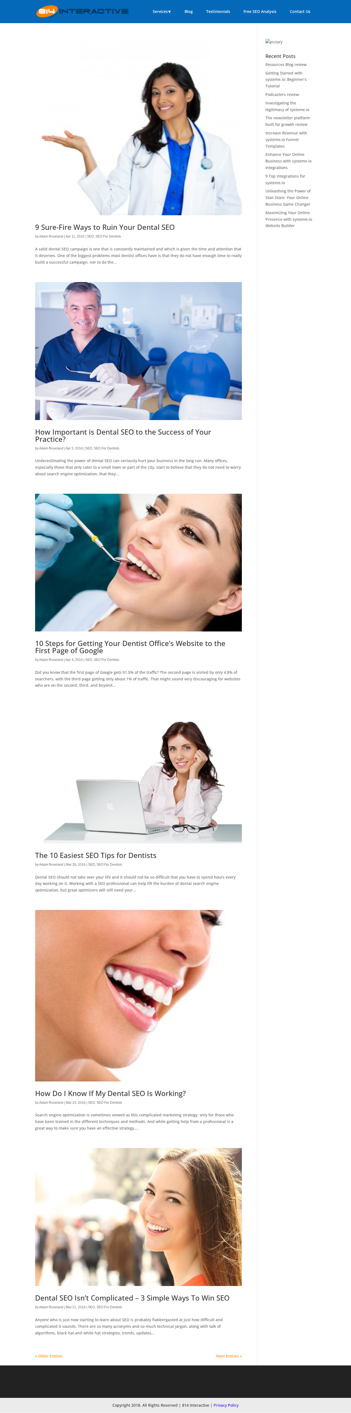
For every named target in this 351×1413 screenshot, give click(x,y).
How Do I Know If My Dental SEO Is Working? (110, 1093)
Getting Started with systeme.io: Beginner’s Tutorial (286, 79)
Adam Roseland (51, 236)
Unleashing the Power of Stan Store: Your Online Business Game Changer (288, 197)
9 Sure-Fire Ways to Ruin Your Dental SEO (105, 227)
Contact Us (300, 11)
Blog (189, 11)
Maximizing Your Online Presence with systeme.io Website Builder (288, 219)
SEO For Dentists (108, 236)
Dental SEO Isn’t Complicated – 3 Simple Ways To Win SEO (132, 1298)
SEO (90, 236)
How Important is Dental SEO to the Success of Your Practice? (123, 435)
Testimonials (218, 11)
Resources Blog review (286, 64)
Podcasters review (282, 94)
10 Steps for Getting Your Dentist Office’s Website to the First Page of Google (130, 646)
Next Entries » (229, 1356)
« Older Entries (49, 1356)
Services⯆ (162, 11)
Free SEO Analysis (260, 11)
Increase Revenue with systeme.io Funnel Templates (286, 139)
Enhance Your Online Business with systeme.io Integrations (288, 161)
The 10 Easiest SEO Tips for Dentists (96, 855)
